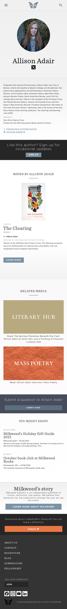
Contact (10, 548)
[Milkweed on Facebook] (6, 593)
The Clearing (17, 228)
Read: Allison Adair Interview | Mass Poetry (33, 382)
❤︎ (33, 529)
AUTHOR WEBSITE (15, 132)
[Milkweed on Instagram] (12, 593)
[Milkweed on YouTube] (18, 593)
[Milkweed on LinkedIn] (24, 593)
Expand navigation (6, 5)
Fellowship (12, 568)
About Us (10, 542)
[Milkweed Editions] (33, 7)
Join (9, 584)
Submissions (13, 563)
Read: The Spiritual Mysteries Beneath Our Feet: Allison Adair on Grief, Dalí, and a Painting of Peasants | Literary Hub (34, 339)
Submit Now (34, 408)
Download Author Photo (21, 129)
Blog (7, 558)
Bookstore (12, 553)
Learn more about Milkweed (33, 506)
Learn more (15, 260)
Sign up (33, 154)
